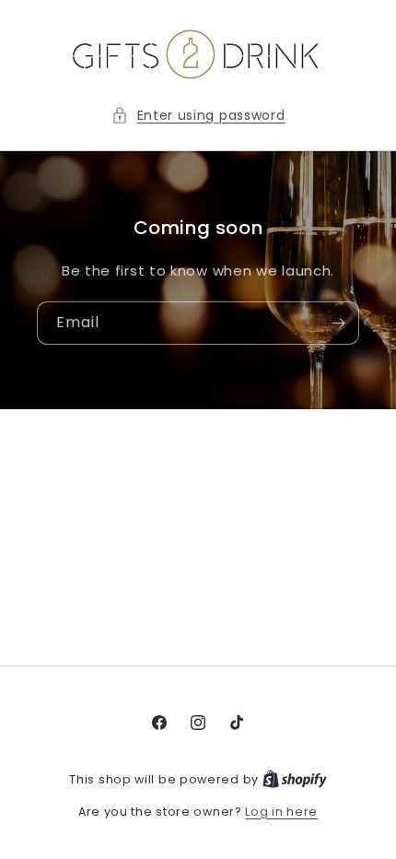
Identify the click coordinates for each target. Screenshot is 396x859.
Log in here (281, 811)
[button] (198, 115)
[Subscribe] (338, 323)
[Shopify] (294, 779)
